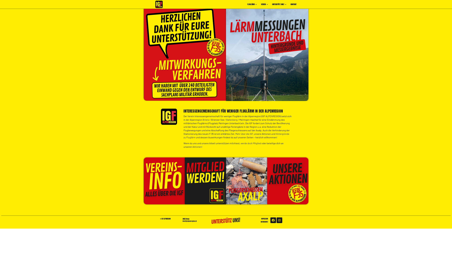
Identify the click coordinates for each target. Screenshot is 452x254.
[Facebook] (273, 220)
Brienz (206, 119)
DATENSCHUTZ (264, 222)
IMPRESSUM (264, 219)
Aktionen (197, 146)
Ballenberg (231, 119)
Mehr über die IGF (244, 133)
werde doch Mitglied (251, 143)
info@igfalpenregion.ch (190, 221)
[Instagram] (279, 220)
